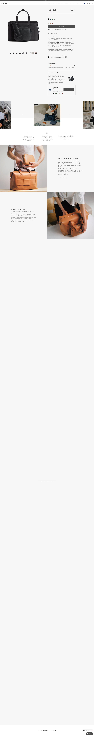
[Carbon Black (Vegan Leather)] (53, 93)
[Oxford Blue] (50, 19)
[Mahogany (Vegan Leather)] (52, 23)
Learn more (62, 177)
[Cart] (92, 3)
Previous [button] (5, 27)
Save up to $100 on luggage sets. (47, 0)
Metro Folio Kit (58, 81)
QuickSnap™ (57, 42)
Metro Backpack (63, 161)
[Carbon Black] (48, 19)
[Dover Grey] (54, 19)
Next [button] (41, 27)
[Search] (87, 3)
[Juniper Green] (52, 19)
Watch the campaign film (47, 481)
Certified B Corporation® (63, 57)
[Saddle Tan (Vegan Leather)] (50, 23)
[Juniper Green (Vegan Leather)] (56, 93)
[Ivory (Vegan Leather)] (48, 23)
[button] (52, 12)
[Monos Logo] (4, 3)
